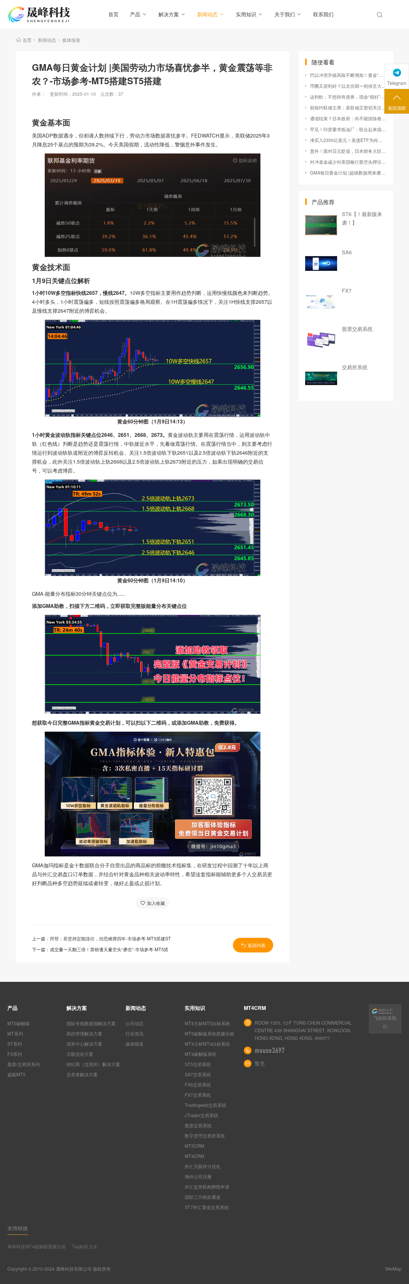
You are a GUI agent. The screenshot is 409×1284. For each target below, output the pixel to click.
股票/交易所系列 (23, 1064)
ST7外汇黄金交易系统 (207, 1207)
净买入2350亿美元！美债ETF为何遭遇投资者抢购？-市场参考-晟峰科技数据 (348, 140)
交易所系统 (354, 367)
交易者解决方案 (82, 1074)
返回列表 (257, 945)
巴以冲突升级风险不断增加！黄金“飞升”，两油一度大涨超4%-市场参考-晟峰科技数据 (348, 75)
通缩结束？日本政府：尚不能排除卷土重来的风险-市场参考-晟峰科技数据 (348, 118)
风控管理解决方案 (84, 1033)
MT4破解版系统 (200, 1054)
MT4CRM (194, 1156)
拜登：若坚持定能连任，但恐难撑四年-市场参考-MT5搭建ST (110, 938)
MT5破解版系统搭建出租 (209, 1033)
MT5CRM (194, 1146)
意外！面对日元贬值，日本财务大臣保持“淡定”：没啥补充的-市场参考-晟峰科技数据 (348, 151)
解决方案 (168, 14)
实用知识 (246, 14)
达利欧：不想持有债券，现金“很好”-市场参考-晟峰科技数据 (348, 96)
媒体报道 (71, 40)
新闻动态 (207, 14)
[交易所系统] (321, 378)
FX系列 (14, 1054)
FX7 (346, 290)
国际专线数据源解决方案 (91, 1023)
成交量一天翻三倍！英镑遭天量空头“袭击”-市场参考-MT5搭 (109, 949)
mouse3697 (270, 1050)
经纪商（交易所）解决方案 (93, 1064)
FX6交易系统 (198, 1084)
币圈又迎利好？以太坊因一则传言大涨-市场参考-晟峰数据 (348, 86)
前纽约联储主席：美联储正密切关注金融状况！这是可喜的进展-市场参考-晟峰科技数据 (348, 107)
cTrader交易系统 (201, 1115)
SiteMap (393, 1268)
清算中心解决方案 (84, 1044)
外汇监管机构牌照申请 (207, 1186)
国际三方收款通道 (202, 1197)
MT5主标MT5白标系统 (207, 1023)
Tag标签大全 (84, 1246)
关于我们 (284, 14)
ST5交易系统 (198, 1064)
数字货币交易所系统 (205, 1135)
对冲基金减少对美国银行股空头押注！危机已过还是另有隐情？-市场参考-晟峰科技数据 (348, 162)
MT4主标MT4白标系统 (207, 1044)
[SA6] (321, 264)
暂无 (260, 1063)
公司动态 (134, 1023)
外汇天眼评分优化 (202, 1166)
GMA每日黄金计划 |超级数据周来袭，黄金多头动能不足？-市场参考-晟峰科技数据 (348, 172)
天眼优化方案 (79, 1054)
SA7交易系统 (198, 1074)
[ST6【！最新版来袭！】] (321, 225)
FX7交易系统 (198, 1095)
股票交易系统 (357, 328)
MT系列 (15, 1033)
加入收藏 (156, 903)
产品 (135, 14)
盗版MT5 (16, 1074)
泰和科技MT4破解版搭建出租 (36, 1246)
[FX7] (321, 302)
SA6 (347, 252)
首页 (113, 14)
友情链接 (17, 1228)
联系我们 (323, 14)
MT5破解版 (18, 1023)
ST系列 (14, 1044)
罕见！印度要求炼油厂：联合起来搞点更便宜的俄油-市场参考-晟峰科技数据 (348, 129)
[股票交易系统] (321, 340)
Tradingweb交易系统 (205, 1105)
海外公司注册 (198, 1176)
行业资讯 (134, 1033)
